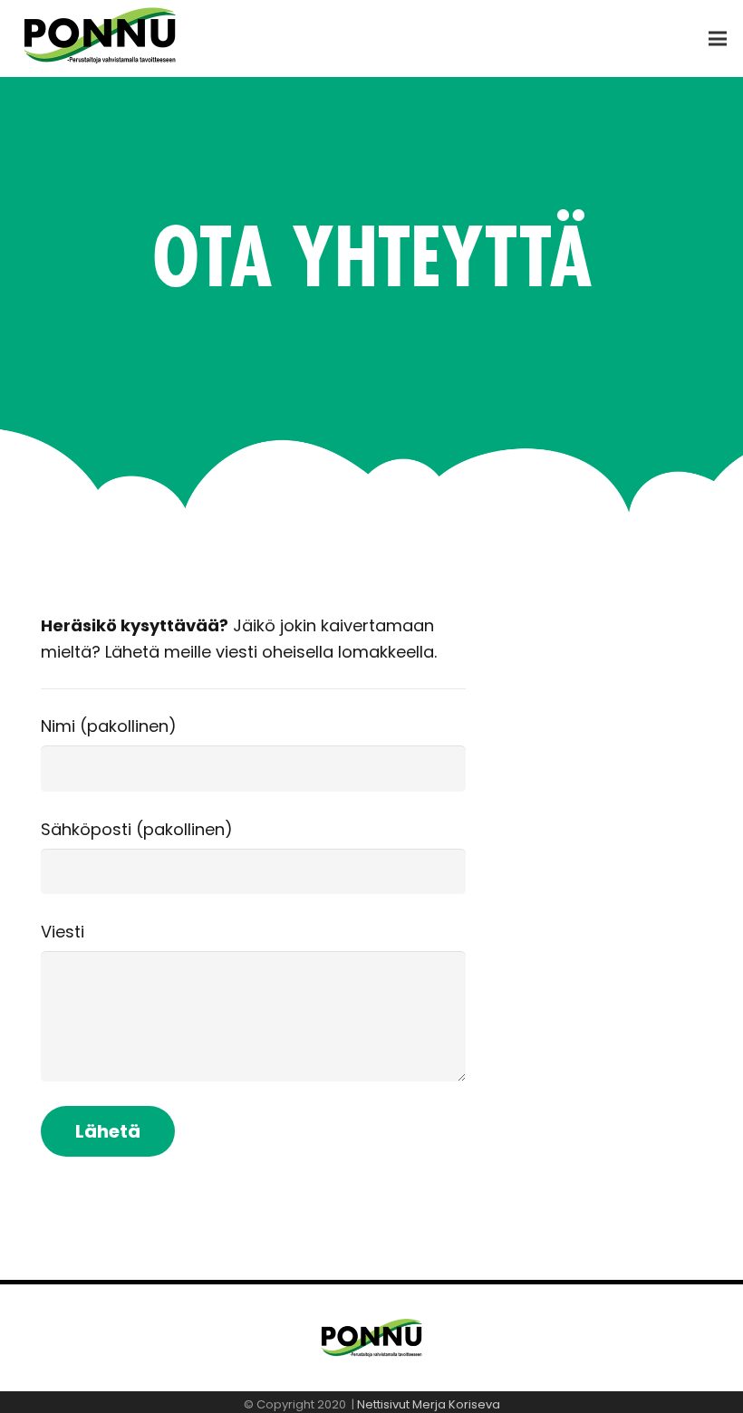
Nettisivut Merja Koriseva (428, 1404)
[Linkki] (114, 38)
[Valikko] (718, 39)
